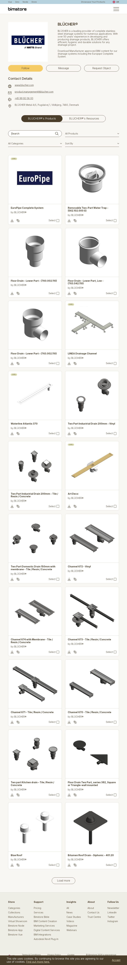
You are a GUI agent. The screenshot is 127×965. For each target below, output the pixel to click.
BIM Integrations (42, 934)
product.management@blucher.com (34, 91)
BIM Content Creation (45, 921)
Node (25, 2)
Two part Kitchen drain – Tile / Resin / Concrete (32, 783)
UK (117, 2)
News (69, 912)
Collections (14, 912)
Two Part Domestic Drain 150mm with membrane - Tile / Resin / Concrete (33, 568)
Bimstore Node (16, 925)
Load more (63, 880)
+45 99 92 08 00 (24, 98)
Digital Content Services (47, 930)
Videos (70, 921)
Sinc (17, 2)
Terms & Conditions (31, 954)
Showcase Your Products (93, 2)
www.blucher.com (24, 85)
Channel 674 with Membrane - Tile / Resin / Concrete (32, 641)
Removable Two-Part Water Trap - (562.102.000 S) (88, 209)
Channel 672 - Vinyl (79, 566)
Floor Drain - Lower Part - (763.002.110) (34, 353)
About (90, 908)
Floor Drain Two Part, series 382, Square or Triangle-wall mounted (92, 783)
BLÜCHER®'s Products (42, 118)
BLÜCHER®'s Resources (84, 118)
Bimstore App (15, 930)
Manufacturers (16, 917)
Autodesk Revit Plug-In (46, 939)
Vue (10, 2)
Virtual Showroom (17, 921)
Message (63, 68)
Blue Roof (16, 855)
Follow (25, 68)
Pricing (37, 908)
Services (38, 912)
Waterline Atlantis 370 (24, 423)
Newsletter (113, 908)
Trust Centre (94, 917)
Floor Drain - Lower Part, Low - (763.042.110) (86, 282)
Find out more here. (38, 961)
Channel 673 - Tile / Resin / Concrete (89, 639)
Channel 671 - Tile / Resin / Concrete (32, 712)
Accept (116, 960)
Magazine (71, 925)
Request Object (101, 68)
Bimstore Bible (41, 917)
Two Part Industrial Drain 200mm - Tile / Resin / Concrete (34, 495)
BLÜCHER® (20, 212)
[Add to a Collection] (18, 220)
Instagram (112, 921)
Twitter (111, 917)
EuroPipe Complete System (27, 208)
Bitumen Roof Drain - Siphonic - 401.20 (91, 855)
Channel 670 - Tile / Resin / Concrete (89, 712)
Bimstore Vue (15, 934)
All (67, 908)
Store (34, 2)
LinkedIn (112, 912)
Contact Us (93, 912)
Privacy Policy (54, 954)
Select (52, 220)
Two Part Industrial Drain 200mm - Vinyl (91, 423)
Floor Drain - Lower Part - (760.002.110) (34, 280)
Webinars (71, 930)
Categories (14, 908)
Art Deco (73, 493)
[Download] (12, 220)
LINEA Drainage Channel (82, 353)
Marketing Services (44, 925)
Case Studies (73, 917)
